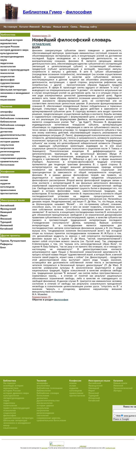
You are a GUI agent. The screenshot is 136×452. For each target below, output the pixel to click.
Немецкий (6, 212)
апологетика (7, 115)
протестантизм (9, 193)
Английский (7, 205)
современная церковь (13, 158)
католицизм (7, 186)
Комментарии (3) (41, 35)
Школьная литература (13, 89)
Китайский (6, 228)
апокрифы (6, 111)
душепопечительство (13, 135)
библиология (8, 121)
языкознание (7, 99)
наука (3, 59)
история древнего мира (14, 50)
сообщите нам (110, 448)
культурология (9, 53)
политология (8, 66)
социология (7, 76)
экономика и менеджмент (15, 93)
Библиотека (8, 34)
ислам (4, 180)
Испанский (6, 225)
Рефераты (6, 244)
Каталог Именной (29, 26)
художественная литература (18, 418)
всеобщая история (11, 40)
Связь (74, 26)
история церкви (9, 141)
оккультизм (7, 144)
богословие (7, 128)
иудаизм (5, 183)
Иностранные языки (13, 200)
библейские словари (12, 125)
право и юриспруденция (14, 69)
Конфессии (7, 171)
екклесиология (9, 138)
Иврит (4, 215)
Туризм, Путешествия (13, 240)
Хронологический (123, 388)
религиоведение (10, 151)
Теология (6, 106)
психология (7, 73)
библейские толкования (14, 118)
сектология (7, 154)
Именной (118, 385)
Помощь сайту (88, 26)
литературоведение (12, 56)
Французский (8, 208)
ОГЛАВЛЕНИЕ (41, 44)
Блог (3, 247)
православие (8, 190)
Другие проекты (10, 235)
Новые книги (60, 26)
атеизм (4, 176)
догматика (6, 131)
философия (79, 11)
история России (9, 46)
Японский (6, 218)
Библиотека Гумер (42, 11)
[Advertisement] (15, 305)
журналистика (8, 43)
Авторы (46, 26)
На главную (10, 26)
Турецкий (5, 222)
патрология (7, 148)
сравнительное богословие (51, 420)
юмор (3, 96)
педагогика (6, 63)
